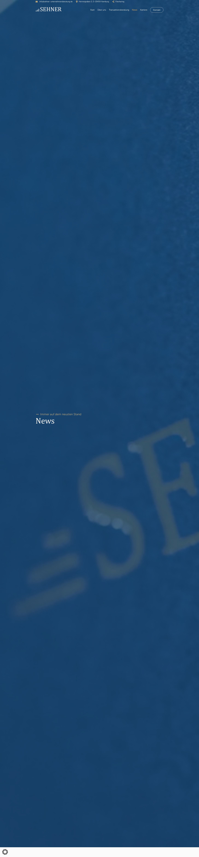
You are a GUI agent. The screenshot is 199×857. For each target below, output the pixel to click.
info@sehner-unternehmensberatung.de (56, 1)
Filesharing (119, 1)
